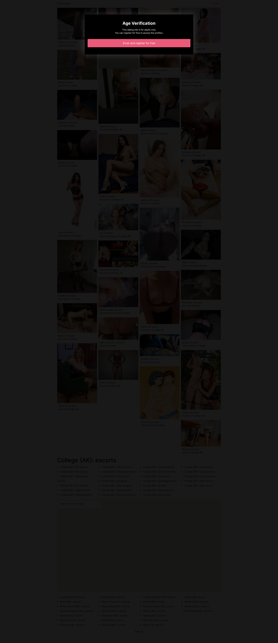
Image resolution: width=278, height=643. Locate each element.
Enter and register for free (139, 43)
